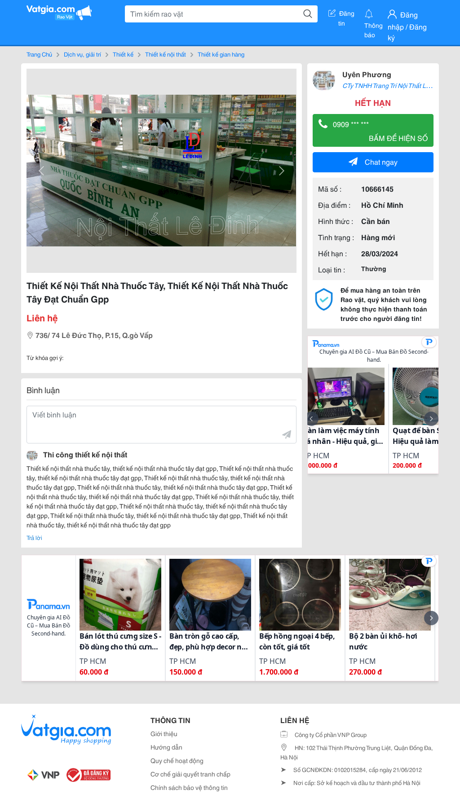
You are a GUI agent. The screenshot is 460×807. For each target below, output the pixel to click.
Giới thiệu (163, 733)
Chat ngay (381, 161)
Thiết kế (123, 54)
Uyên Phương (366, 74)
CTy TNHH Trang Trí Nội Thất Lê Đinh (393, 85)
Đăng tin (346, 15)
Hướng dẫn (166, 746)
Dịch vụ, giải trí (82, 54)
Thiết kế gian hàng (221, 54)
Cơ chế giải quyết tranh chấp (190, 773)
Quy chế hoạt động (176, 760)
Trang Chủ (39, 54)
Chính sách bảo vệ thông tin (189, 787)
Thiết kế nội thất (165, 54)
